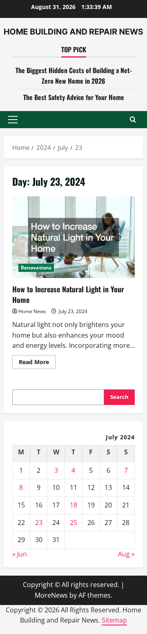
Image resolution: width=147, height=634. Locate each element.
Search (119, 396)
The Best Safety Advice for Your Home (73, 97)
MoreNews (51, 595)
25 (73, 522)
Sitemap (114, 620)
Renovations (36, 267)
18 (73, 505)
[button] (13, 119)
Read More (37, 363)
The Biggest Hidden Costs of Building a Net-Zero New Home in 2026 (74, 75)
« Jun (19, 553)
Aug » (126, 553)
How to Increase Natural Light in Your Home (73, 237)
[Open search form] (133, 119)
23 (38, 522)
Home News (32, 311)
